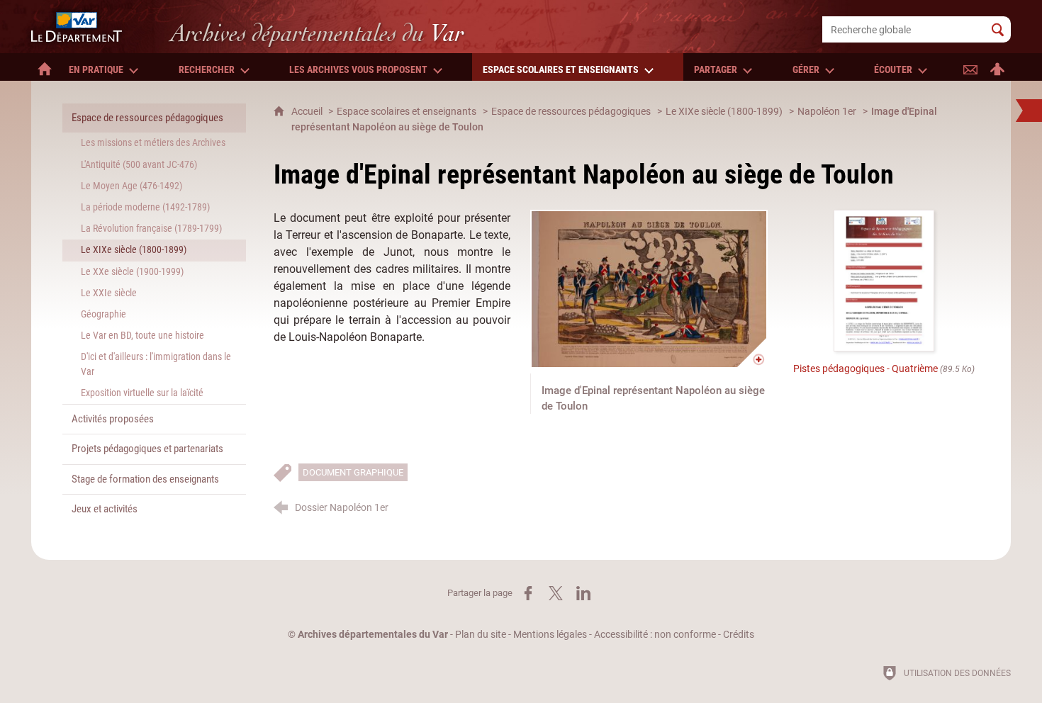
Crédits (738, 635)
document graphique (353, 472)
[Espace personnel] (997, 67)
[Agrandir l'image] (649, 289)
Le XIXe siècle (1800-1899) (724, 112)
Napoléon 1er (826, 112)
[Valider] (998, 29)
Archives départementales (317, 33)
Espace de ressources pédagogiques (571, 112)
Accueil (308, 112)
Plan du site (480, 635)
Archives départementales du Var (373, 635)
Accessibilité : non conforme (655, 635)
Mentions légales (550, 635)
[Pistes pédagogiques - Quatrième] (884, 280)
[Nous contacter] (970, 67)
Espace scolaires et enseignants (406, 112)
